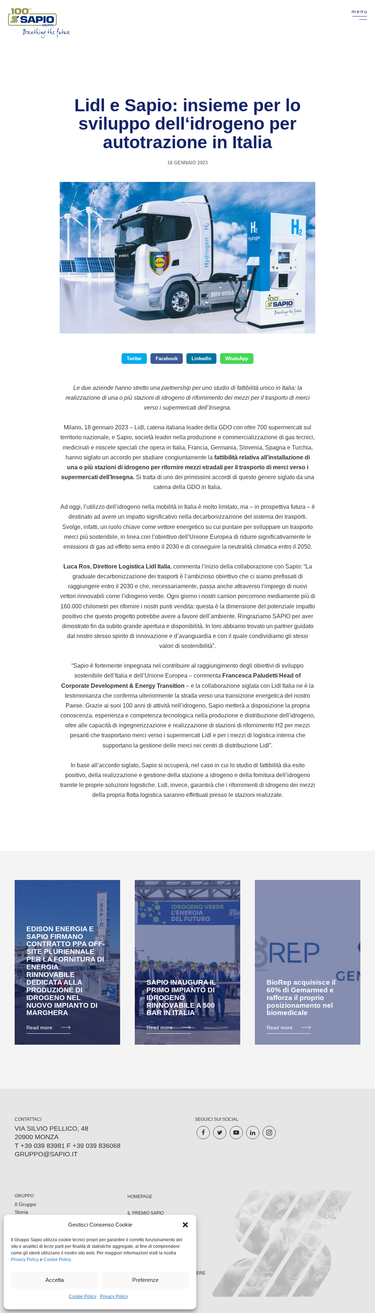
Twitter (134, 358)
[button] (185, 1224)
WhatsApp (236, 358)
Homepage (139, 1196)
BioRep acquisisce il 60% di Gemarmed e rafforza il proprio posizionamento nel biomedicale (301, 997)
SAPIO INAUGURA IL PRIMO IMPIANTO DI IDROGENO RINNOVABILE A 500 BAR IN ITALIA (181, 997)
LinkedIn (201, 358)
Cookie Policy (57, 1259)
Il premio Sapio (145, 1213)
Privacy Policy (25, 1259)
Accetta (54, 1280)
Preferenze (145, 1280)
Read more (39, 1027)
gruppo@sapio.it (46, 1154)
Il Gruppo (25, 1204)
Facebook (167, 358)
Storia (21, 1212)
